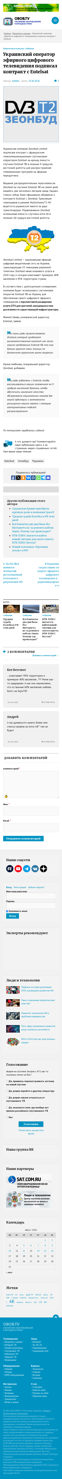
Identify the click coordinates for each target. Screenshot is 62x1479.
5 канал (15, 1298)
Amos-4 (28, 1302)
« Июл (9, 1272)
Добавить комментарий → (46, 655)
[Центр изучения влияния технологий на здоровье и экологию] (31, 10)
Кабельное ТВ (11, 1354)
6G (16, 1295)
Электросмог (10, 1399)
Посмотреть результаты (31, 1130)
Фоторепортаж (12, 1396)
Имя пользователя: (16, 891)
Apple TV (29, 1295)
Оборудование (11, 1365)
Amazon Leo (33, 1298)
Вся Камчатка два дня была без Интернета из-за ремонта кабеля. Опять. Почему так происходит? (33, 528)
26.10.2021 (13, 702)
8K (45, 1302)
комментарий (11, 768)
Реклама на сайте (40, 1393)
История (36, 1375)
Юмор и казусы (12, 1402)
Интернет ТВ (10, 1345)
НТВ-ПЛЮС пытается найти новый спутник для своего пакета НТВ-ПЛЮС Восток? (33, 539)
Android (9, 1306)
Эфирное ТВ (10, 1357)
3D (51, 1295)
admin (15, 80)
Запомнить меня (18, 910)
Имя (6, 804)
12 (24, 1250)
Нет (11, 1117)
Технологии (38, 1369)
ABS (8, 1298)
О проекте (37, 1387)
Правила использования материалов (27, 1412)
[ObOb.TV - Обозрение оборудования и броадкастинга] (22, 21)
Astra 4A (44, 1298)
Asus (22, 1295)
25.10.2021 (34, 80)
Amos (45, 1295)
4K (11, 1301)
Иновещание (10, 1360)
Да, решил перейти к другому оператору (31, 1090)
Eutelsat (9, 461)
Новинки (8, 1369)
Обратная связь (40, 1396)
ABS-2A (38, 1295)
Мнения (8, 1390)
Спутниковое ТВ (12, 1351)
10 (10, 1250)
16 (52, 1250)
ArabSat (23, 1298)
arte (35, 1302)
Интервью (9, 1393)
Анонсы (8, 1387)
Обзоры (8, 1372)
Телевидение (10, 1338)
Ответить (49, 702)
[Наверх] (56, 1317)
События (29, 48)
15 (45, 1250)
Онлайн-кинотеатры (14, 1348)
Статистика (37, 1378)
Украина (37, 461)
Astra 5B (9, 1295)
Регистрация (20, 887)
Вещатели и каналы (13, 48)
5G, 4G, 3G (37, 1345)
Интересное (10, 1383)
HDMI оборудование (14, 1375)
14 (38, 1250)
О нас (34, 1383)
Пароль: (10, 901)
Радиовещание (39, 1348)
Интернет (37, 1341)
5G (40, 1302)
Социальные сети (40, 1351)
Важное (35, 1365)
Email (7, 820)
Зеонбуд (23, 461)
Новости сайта (39, 1390)
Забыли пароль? (36, 887)
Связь (34, 1338)
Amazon (20, 1302)
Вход (9, 887)
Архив (31, 1133)
